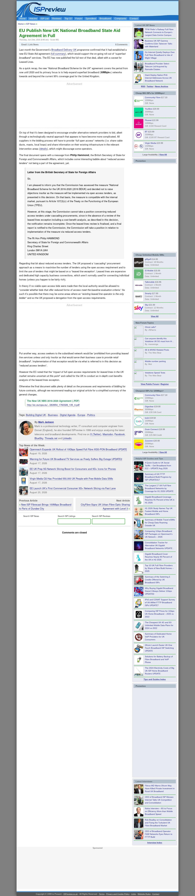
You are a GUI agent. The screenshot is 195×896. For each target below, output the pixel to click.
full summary (58, 53)
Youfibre (148, 109)
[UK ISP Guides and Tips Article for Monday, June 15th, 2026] (138, 515)
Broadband (105, 18)
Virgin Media (150, 143)
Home (23, 18)
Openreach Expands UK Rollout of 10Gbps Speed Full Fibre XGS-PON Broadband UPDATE (78, 449)
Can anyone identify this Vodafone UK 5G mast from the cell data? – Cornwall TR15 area (159, 341)
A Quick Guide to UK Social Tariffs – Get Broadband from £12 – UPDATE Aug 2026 (158, 466)
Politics (91, 415)
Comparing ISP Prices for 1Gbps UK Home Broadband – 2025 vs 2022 (159, 614)
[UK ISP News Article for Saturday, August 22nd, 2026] (138, 37)
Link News (33, 44)
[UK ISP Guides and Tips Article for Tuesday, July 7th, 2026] (138, 504)
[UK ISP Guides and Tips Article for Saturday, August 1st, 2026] (138, 493)
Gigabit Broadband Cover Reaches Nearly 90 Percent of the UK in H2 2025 (158, 557)
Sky (146, 305)
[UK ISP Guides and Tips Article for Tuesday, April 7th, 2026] (138, 538)
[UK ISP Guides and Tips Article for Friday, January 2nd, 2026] (138, 561)
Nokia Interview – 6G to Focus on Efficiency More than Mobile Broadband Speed (159, 811)
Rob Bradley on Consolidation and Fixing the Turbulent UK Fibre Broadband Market (158, 823)
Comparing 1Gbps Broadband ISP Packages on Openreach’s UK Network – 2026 (158, 534)
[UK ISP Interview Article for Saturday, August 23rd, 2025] (138, 827)
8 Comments (121, 44)
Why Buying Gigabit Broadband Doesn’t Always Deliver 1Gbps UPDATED (159, 591)
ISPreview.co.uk (70, 894)
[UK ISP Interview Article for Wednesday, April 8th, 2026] (138, 804)
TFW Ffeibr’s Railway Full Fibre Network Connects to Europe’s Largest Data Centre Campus (159, 32)
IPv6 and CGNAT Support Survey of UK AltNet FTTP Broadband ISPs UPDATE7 (160, 602)
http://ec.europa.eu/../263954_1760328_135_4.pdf (53, 404)
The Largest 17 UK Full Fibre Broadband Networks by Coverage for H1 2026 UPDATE (159, 488)
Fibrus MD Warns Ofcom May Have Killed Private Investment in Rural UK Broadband (160, 788)
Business (53, 415)
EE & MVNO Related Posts (157, 350)
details (43, 148)
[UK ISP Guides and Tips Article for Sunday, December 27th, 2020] (138, 595)
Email (24, 44)
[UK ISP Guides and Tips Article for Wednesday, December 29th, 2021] (138, 664)
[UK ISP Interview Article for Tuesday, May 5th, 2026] (138, 793)
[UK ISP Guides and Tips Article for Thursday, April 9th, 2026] (138, 527)
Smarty (148, 293)
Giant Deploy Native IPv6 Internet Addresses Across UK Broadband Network (158, 78)
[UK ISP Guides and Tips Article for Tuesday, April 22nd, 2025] (138, 584)
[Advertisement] (125, 8)
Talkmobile (149, 282)
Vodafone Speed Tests (155, 373)
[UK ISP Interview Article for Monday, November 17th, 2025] (138, 816)
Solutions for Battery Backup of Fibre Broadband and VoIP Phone (159, 659)
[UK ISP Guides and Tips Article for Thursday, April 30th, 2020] (138, 481)
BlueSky (39, 438)
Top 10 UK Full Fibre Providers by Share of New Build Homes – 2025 (159, 568)
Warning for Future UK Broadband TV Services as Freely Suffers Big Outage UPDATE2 (76, 459)
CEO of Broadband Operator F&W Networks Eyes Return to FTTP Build (158, 834)
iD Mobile (149, 270)
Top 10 (68, 18)
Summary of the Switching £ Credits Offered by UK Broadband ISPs (157, 580)
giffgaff (148, 259)
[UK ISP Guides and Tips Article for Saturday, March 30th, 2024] (138, 675)
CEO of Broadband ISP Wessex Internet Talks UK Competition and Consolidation (159, 800)
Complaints (120, 18)
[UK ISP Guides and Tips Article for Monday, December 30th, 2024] (138, 630)
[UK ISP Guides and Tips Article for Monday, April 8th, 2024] (138, 607)
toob (147, 418)
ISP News (30, 24)
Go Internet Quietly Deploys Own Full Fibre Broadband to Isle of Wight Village (160, 55)
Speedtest (91, 18)
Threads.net (51, 438)
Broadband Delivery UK (63, 49)
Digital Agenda (67, 415)
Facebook (119, 434)
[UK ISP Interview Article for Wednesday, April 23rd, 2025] (138, 838)
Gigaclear (149, 406)
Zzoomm (149, 441)
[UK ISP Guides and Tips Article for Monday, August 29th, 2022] (138, 470)
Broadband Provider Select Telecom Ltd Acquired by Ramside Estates (157, 66)
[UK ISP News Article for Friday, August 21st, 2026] (138, 59)
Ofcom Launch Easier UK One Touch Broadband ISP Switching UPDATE (159, 648)
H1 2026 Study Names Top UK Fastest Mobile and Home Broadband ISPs (158, 511)
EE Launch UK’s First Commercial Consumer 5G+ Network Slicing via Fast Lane (73, 488)
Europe (81, 415)
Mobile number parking (155, 361)
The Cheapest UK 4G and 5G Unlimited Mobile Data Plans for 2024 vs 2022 (159, 625)
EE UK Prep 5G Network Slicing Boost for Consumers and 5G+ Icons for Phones (73, 469)
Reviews (56, 18)
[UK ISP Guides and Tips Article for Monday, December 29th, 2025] (138, 550)
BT (146, 132)
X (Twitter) (95, 434)
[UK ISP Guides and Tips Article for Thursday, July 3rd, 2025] (138, 573)
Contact (134, 18)
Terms (101, 894)
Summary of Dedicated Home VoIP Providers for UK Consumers (158, 637)
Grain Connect (151, 429)
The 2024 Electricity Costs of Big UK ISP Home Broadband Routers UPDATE (159, 671)
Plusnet (148, 120)
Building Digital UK (36, 415)
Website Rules (144, 894)
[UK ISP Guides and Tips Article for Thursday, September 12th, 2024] (138, 652)
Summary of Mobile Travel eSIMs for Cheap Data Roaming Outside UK (160, 523)
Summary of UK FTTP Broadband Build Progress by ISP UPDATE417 (158, 477)
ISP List (45, 18)
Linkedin (67, 438)
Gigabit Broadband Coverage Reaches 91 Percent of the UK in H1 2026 (159, 500)
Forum (78, 18)
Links (133, 894)
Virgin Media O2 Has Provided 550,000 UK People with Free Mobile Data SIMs (71, 478)
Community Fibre (152, 97)
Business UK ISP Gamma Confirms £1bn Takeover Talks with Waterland (158, 44)
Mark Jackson (46, 422)
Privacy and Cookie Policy (117, 894)
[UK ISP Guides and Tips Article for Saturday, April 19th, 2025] (138, 618)
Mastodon (108, 434)
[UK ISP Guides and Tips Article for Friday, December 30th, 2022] (138, 641)
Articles (33, 18)
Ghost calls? (150, 327)
